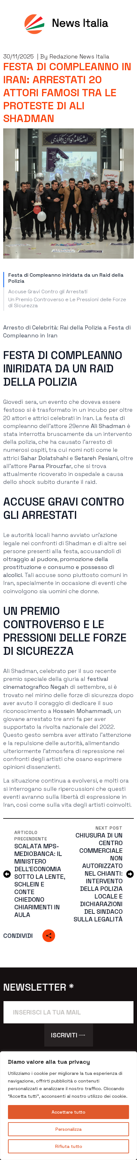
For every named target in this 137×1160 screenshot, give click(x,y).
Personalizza (68, 1129)
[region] (68, 1105)
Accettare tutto (68, 1112)
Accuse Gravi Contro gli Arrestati (48, 291)
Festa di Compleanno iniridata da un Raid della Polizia (66, 278)
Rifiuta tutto (68, 1146)
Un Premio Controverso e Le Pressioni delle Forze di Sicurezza (67, 302)
